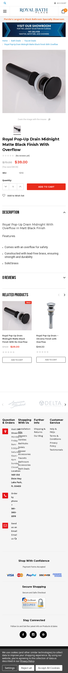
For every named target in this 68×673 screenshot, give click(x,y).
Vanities (22, 439)
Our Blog (38, 436)
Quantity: (7, 180)
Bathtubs (23, 443)
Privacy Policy (27, 661)
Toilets (21, 447)
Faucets (22, 458)
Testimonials (56, 449)
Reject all (26, 668)
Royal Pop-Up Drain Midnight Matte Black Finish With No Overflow (15, 338)
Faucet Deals (30, 41)
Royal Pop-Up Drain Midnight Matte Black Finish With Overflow (31, 44)
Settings (10, 668)
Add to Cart (17, 360)
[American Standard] (17, 404)
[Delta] (51, 403)
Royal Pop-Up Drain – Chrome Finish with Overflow (47, 338)
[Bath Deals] (34, 29)
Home (5, 41)
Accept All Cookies (49, 668)
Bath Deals (16, 41)
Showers (22, 436)
